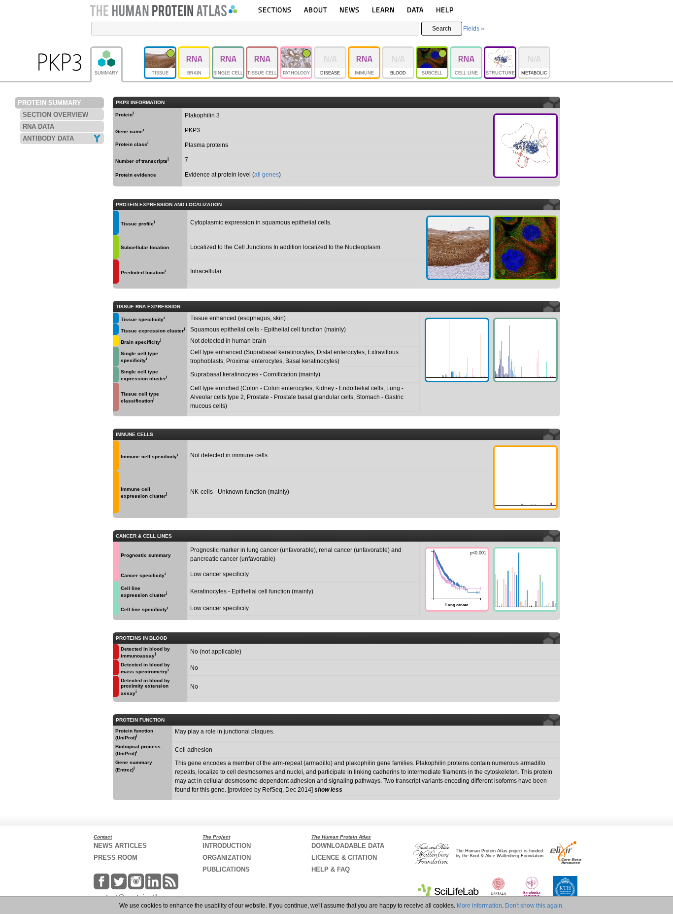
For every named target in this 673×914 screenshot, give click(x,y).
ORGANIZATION (226, 857)
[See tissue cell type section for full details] (116, 397)
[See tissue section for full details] (116, 223)
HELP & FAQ (330, 869)
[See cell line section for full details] (116, 591)
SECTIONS (275, 9)
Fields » (473, 28)
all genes (266, 174)
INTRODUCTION (226, 845)
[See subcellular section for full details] (525, 248)
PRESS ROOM (115, 857)
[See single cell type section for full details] (116, 356)
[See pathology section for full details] (116, 554)
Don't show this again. (534, 905)
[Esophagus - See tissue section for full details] (458, 248)
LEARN (383, 9)
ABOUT (315, 9)
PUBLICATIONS (226, 869)
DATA (415, 9)
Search (441, 28)
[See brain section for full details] (116, 340)
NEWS (349, 9)
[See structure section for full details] (525, 145)
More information (479, 905)
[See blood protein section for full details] (116, 271)
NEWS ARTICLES (120, 845)
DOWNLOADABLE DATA (347, 845)
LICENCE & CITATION (344, 857)
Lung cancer (455, 578)
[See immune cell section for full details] (116, 455)
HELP (445, 9)
